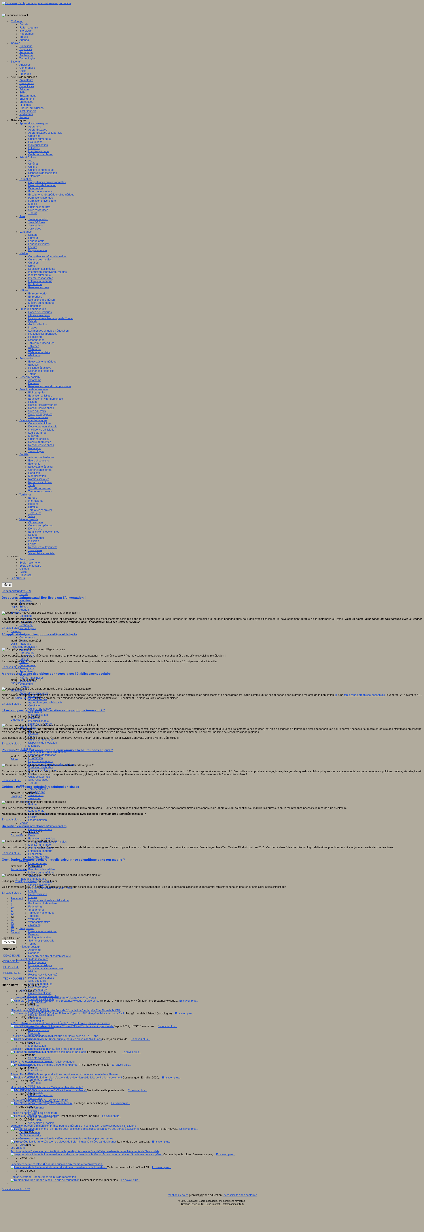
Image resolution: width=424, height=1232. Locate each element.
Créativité (34, 705)
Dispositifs (17, 835)
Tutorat (32, 782)
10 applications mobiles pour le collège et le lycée (39, 634)
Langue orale (36, 810)
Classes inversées (39, 885)
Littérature (34, 745)
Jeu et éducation (38, 789)
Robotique (34, 1017)
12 (12, 913)
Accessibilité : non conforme (240, 1195)
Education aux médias (41, 838)
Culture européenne (40, 1095)
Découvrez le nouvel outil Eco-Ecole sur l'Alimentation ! (44, 597)
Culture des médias (40, 829)
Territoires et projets (40, 1079)
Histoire (33, 971)
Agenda (24, 609)
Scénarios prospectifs (41, 940)
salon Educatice (24, 698)
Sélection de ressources (33, 959)
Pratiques (25, 643)
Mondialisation (37, 1045)
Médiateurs (26, 683)
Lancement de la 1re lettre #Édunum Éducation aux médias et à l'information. (57, 1164)
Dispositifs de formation (42, 755)
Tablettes (33, 915)
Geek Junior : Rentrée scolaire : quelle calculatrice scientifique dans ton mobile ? (63, 859)
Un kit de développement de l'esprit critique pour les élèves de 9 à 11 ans (54, 1036)
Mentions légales (178, 1195)
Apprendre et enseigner (33, 693)
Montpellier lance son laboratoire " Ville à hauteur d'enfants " (47, 1087)
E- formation (35, 758)
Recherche (26, 625)
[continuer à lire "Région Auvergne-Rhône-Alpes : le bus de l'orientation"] (45, 1180)
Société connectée (39, 1058)
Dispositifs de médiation (42, 742)
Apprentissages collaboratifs (45, 702)
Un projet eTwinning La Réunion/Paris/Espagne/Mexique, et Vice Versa (53, 997)
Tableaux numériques (41, 912)
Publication (35, 854)
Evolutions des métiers (41, 869)
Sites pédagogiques (40, 983)
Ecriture (33, 804)
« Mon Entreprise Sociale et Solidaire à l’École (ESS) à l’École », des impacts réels (60, 1023)
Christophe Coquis (26, 881)
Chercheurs (26, 653)
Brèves (23, 606)
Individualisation (38, 714)
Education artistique (40, 965)
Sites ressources (38, 779)
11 (12, 910)
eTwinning (34, 925)
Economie (34, 1033)
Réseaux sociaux (38, 857)
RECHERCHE (12, 972)
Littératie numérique (40, 850)
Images (32, 897)
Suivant (15, 932)
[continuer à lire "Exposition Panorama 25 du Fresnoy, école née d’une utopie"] (49, 1052)
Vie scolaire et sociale (41, 1123)
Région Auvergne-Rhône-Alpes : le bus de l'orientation (43, 1177)
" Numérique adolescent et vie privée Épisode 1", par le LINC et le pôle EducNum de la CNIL (66, 1010)
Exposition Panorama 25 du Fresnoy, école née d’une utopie (47, 1048)
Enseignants (26, 668)
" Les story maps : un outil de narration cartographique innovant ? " (53, 710)
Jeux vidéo (34, 798)
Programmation (37, 820)
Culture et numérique (41, 739)
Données (33, 953)
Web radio (34, 919)
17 (12, 929)
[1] (335, 695)
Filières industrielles (31, 677)
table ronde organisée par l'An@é (364, 695)
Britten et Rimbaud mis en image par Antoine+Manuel (43, 1061)
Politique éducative (39, 937)
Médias (23, 823)
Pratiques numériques (32, 878)
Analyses (16, 683)
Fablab (32, 891)
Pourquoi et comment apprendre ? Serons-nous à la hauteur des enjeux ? (57, 750)
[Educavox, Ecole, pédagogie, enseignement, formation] (36, 3)
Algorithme (34, 949)
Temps (32, 943)
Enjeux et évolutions (40, 761)
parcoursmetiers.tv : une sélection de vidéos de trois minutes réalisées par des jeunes (62, 1138)
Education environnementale (45, 968)
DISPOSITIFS (11, 961)
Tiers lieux (34, 1082)
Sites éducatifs (37, 980)
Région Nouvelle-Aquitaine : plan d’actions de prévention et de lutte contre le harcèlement (64, 1074)
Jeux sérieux (36, 795)
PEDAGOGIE (11, 967)
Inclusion (33, 1110)
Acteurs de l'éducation (24, 646)
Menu (7, 584)
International (35, 1070)
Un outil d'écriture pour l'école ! (25, 826)
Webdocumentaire (39, 922)
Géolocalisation (37, 894)
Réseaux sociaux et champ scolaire (49, 956)
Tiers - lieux (35, 1120)
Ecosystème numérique (42, 931)
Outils (14, 607)
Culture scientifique (39, 993)
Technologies (27, 628)
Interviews (25, 600)
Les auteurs (18, 1147)
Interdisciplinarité (38, 721)
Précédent (17, 898)
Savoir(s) (16, 631)
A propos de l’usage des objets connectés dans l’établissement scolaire (56, 673)
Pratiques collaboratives (42, 903)
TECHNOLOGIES (13, 978)
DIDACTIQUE (11, 955)
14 (12, 920)
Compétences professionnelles (47, 752)
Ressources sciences (41, 977)
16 (12, 926)
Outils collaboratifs (39, 776)
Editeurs (24, 659)
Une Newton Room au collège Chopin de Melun (39, 1100)
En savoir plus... (11, 627)
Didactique (25, 615)
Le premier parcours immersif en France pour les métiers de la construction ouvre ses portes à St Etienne (73, 1125)
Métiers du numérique (41, 872)
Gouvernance (36, 1107)
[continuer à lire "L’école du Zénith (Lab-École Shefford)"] (36, 1116)
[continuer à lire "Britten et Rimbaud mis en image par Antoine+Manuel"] (45, 1064)
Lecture (32, 816)
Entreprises (26, 671)
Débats (23, 594)
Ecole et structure (38, 1030)
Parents (24, 687)
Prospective (26, 928)
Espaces (33, 934)
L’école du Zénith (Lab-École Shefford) (34, 1112)
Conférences (27, 637)
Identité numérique (39, 844)
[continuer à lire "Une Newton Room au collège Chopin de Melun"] (41, 1103)
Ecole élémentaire (30, 1135)
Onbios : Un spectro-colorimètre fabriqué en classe (40, 786)
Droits (31, 835)
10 (12, 907)
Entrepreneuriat (37, 863)
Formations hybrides (40, 767)
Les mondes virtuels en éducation (48, 900)
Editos (14, 759)
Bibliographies (37, 962)
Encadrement (27, 665)
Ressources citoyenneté (42, 974)
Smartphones (36, 909)
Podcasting (35, 906)
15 (12, 923)
